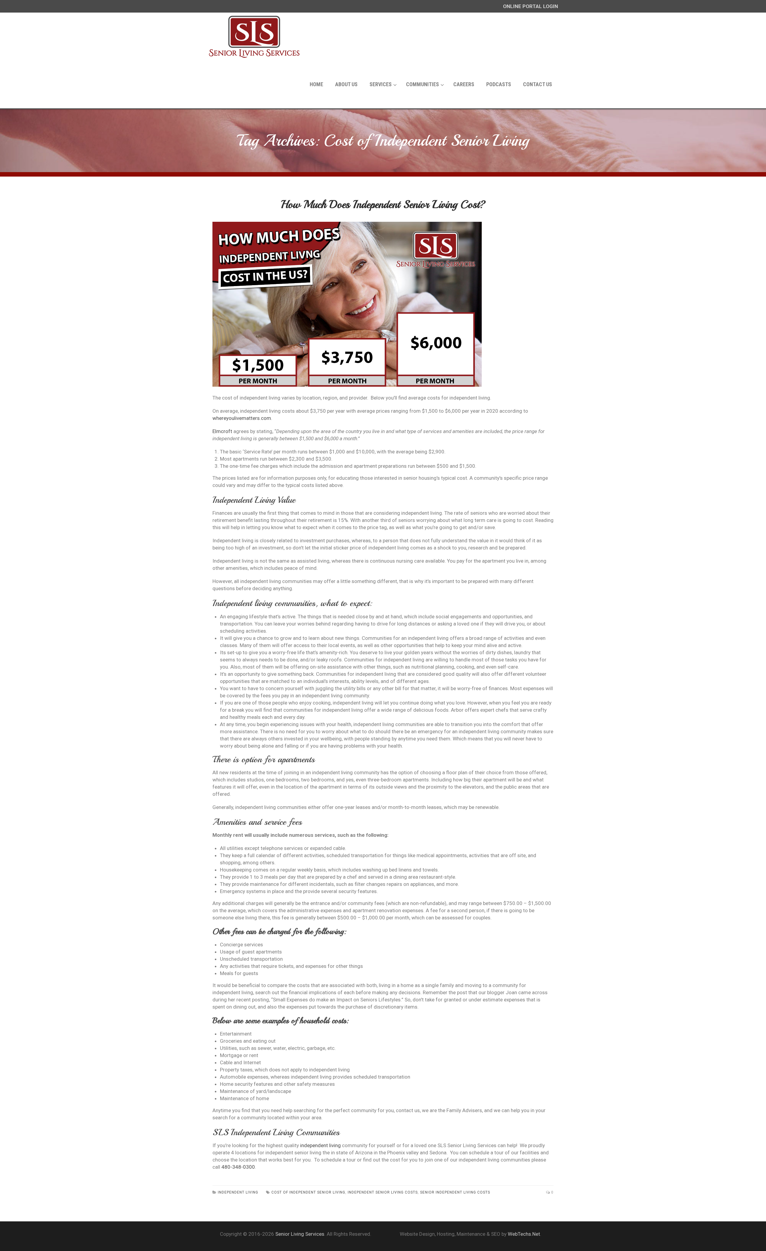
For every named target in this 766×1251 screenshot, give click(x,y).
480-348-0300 (238, 1167)
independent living (320, 1145)
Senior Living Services (299, 1234)
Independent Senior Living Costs (383, 1192)
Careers (463, 84)
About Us (346, 84)
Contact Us (537, 84)
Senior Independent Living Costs (455, 1192)
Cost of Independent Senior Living (308, 1192)
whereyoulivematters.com (241, 418)
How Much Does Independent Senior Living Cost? (383, 204)
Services (381, 84)
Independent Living (238, 1192)
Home (316, 84)
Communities (422, 84)
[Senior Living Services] (254, 36)
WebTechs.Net (524, 1234)
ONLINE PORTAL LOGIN (530, 6)
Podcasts (498, 84)
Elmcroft (222, 431)
